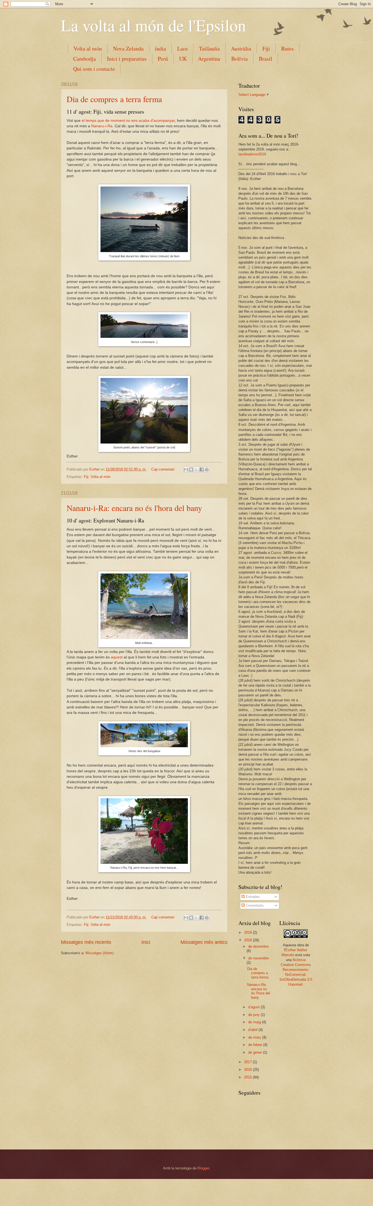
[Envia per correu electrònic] (186, 469)
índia (160, 48)
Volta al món (87, 48)
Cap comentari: (163, 469)
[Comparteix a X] (196, 469)
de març (255, 1037)
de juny (254, 1015)
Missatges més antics (203, 942)
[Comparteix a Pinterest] (206, 469)
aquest (117, 657)
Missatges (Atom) (99, 953)
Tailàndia (209, 48)
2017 (248, 1062)
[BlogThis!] (191, 469)
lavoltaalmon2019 (252, 154)
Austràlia (241, 48)
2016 (248, 1070)
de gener (255, 1052)
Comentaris (254, 905)
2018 (248, 940)
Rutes (287, 48)
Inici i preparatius (127, 58)
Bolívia (239, 58)
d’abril (253, 1030)
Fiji (266, 48)
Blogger (203, 1168)
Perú (163, 58)
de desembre (258, 946)
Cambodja (84, 58)
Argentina (209, 58)
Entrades (252, 897)
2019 (248, 932)
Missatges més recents (86, 942)
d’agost (254, 1007)
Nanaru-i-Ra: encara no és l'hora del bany (134, 507)
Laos (182, 48)
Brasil (265, 58)
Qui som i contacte (94, 68)
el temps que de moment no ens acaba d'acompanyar (128, 121)
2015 (248, 1077)
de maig (255, 1022)
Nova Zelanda (128, 48)
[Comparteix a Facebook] (201, 469)
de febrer (255, 1045)
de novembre (258, 958)
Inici (145, 942)
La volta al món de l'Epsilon (153, 25)
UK (183, 58)
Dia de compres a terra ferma (114, 98)
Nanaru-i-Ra (102, 126)
